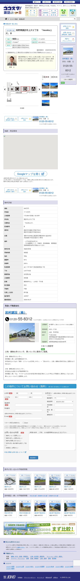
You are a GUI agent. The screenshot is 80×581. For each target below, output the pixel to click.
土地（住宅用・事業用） (37, 556)
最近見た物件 (57, 2)
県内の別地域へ (69, 2)
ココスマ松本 (50, 566)
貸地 (49, 558)
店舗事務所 (45, 12)
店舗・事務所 (34, 558)
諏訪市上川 (7, 487)
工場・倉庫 (43, 558)
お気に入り (47, 2)
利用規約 (20, 577)
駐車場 (54, 558)
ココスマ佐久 (29, 566)
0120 (20, 319)
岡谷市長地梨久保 (24, 513)
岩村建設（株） (44, 117)
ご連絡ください (20, 547)
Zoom (26, 423)
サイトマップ (40, 577)
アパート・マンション (18, 558)
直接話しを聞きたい (12, 448)
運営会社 (48, 577)
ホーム (37, 2)
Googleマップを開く (29, 174)
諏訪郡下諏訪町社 (39, 513)
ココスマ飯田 (10, 568)
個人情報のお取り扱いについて (15, 452)
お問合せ (55, 577)
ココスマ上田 (20, 566)
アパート (45, 10)
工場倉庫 (53, 12)
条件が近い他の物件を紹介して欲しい (15, 444)
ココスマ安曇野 (39, 566)
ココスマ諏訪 (59, 566)
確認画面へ (33, 458)
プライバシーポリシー (30, 577)
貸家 (27, 558)
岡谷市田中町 (8, 513)
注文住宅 (72, 15)
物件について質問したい (13, 435)
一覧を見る (32, 495)
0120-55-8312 (46, 121)
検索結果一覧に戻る (11, 24)
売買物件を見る (52, 495)
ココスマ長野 (10, 566)
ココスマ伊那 (69, 566)
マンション (32, 15)
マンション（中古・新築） (55, 556)
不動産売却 (63, 15)
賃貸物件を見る (42, 495)
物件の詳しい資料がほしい (14, 438)
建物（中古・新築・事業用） (20, 556)
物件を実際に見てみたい (13, 441)
